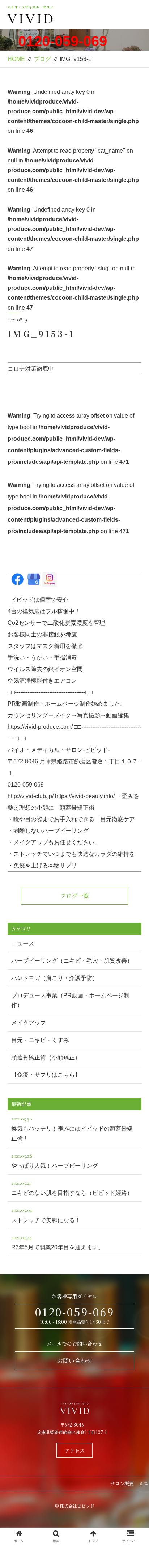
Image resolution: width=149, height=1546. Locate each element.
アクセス (74, 1450)
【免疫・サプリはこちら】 (46, 1075)
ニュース (22, 943)
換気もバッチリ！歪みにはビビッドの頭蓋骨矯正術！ (72, 1128)
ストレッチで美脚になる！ (46, 1214)
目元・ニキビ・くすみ (40, 1040)
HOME (16, 59)
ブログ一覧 (74, 896)
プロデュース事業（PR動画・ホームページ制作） (70, 1000)
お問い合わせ (74, 1360)
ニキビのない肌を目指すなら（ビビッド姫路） (72, 1187)
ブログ (42, 59)
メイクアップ (28, 1023)
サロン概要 (122, 1483)
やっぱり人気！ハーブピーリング (54, 1160)
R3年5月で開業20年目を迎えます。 (57, 1242)
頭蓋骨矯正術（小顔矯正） (46, 1057)
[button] (134, 970)
